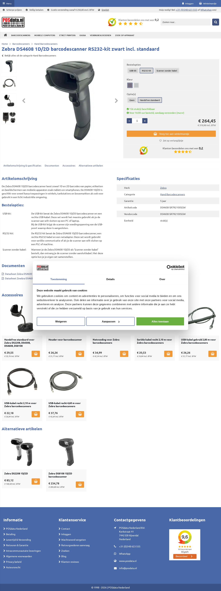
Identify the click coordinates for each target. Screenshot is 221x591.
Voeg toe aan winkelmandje (174, 133)
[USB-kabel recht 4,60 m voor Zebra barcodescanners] (66, 382)
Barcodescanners (20, 35)
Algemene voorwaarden (19, 556)
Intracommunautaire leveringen (23, 550)
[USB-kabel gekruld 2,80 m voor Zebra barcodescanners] (199, 318)
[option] (9, 66)
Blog (63, 556)
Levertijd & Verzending (18, 539)
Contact (65, 528)
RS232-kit (146, 70)
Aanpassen (108, 321)
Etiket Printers (67, 35)
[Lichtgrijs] (136, 85)
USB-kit (132, 70)
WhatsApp (206, 9)
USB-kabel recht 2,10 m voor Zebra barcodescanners (20, 404)
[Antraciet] (130, 85)
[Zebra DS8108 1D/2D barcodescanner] (66, 452)
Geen (131, 100)
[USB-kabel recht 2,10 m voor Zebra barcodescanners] (22, 382)
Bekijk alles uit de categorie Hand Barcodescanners (30, 55)
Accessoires (69, 165)
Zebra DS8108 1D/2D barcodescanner (60, 475)
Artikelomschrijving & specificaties (22, 165)
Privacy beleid (13, 561)
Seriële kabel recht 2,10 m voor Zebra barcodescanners (154, 341)
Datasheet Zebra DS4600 (18, 273)
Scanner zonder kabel (167, 70)
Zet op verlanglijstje (173, 140)
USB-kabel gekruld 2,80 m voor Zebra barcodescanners (198, 341)
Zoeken (65, 550)
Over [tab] (162, 279)
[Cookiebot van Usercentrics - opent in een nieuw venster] (169, 267)
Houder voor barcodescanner (65, 339)
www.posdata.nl (128, 560)
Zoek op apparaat (124, 35)
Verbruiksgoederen (100, 35)
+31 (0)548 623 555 (186, 9)
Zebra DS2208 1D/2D (16, 473)
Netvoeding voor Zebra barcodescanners (106, 341)
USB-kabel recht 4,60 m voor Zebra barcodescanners (65, 404)
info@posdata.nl (128, 568)
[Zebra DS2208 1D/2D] (22, 452)
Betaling (10, 534)
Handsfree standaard (150, 100)
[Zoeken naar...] (215, 22)
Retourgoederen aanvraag (75, 545)
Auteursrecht (13, 567)
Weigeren (61, 321)
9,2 (157, 20)
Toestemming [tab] (58, 279)
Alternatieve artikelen (91, 165)
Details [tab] (110, 279)
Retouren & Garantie (17, 545)
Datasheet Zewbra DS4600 (19, 278)
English (105, 9)
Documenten (52, 165)
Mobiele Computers (44, 35)
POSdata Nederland (16, 528)
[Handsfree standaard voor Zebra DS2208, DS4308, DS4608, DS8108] (22, 318)
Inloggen (66, 534)
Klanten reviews (70, 561)
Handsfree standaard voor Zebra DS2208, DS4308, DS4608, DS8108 (19, 342)
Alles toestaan (160, 321)
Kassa (83, 35)
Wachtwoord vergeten (73, 539)
